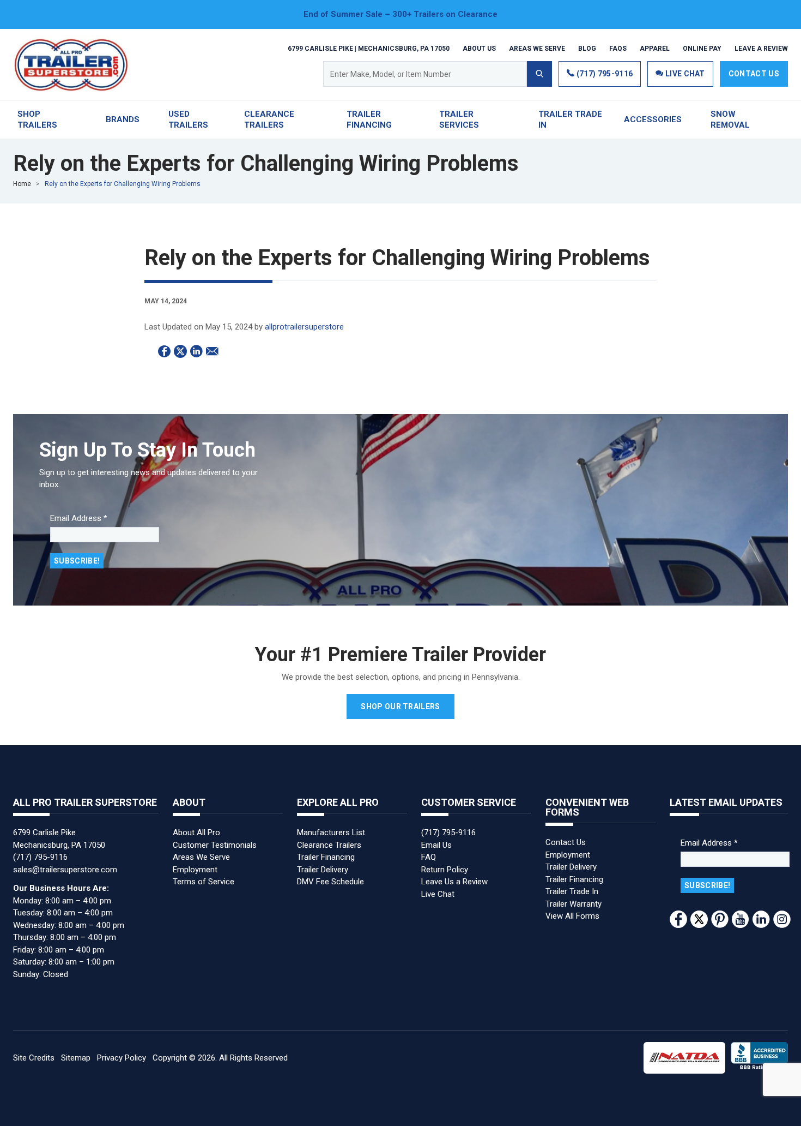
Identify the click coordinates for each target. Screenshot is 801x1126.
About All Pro (196, 832)
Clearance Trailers (329, 845)
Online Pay (702, 48)
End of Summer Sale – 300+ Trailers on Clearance (400, 14)
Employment (195, 870)
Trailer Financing (326, 857)
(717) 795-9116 (603, 73)
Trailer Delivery (322, 870)
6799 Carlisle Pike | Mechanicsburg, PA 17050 (369, 48)
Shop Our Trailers (400, 706)
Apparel (655, 48)
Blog (587, 48)
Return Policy (444, 870)
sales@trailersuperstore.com (65, 870)
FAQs (618, 48)
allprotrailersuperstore (304, 327)
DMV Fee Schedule (330, 882)
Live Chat (437, 894)
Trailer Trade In (571, 891)
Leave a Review (761, 48)
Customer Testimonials (215, 845)
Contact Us (754, 73)
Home (22, 184)
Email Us (436, 845)
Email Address (78, 518)
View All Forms (572, 916)
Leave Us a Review (454, 882)
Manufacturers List (331, 832)
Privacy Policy (121, 1058)
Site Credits (33, 1058)
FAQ (428, 857)
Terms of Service (203, 882)
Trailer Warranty (573, 904)
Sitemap (75, 1058)
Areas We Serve (537, 48)
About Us (479, 48)
